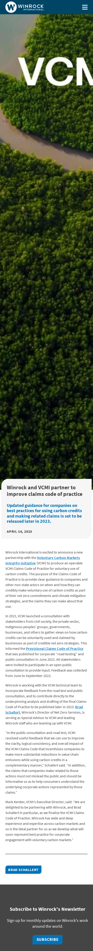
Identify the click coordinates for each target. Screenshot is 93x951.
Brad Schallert (23, 869)
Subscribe (48, 939)
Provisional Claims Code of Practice (55, 648)
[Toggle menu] (85, 7)
